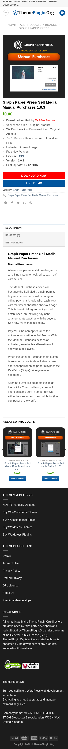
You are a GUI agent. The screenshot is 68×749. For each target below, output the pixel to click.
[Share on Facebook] (12, 203)
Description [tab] (13, 228)
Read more (17, 478)
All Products (30, 24)
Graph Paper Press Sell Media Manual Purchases (33, 195)
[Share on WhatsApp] (6, 203)
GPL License (10, 585)
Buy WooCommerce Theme (20, 512)
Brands (51, 24)
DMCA (7, 555)
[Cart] (62, 13)
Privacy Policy (11, 570)
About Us (8, 592)
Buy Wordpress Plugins (17, 534)
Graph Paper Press (34, 28)
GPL (22, 156)
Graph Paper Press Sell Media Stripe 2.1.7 (51, 465)
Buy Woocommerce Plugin (19, 519)
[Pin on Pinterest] (31, 203)
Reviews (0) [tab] (12, 235)
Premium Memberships (17, 600)
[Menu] (6, 13)
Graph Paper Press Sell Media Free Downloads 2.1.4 (18, 466)
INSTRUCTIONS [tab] (14, 242)
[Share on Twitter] (18, 203)
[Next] (65, 457)
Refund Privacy (12, 578)
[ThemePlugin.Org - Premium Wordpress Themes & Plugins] (34, 13)
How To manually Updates (19, 504)
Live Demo (34, 183)
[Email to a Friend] (25, 203)
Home (12, 24)
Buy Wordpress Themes (17, 527)
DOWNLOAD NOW (34, 175)
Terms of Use (11, 563)
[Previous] (2, 457)
